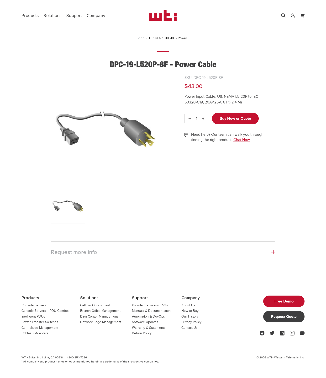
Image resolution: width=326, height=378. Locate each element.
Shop (140, 38)
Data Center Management (99, 316)
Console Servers (33, 305)
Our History (190, 316)
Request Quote (284, 316)
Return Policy (142, 333)
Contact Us (189, 327)
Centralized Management (39, 327)
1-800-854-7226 (77, 357)
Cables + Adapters (34, 333)
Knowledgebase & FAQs (150, 305)
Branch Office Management (100, 311)
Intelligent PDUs (33, 316)
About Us (188, 305)
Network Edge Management (100, 322)
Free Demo (284, 301)
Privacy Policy (191, 322)
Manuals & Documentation (151, 311)
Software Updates (145, 322)
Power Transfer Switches (39, 322)
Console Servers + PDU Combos (45, 311)
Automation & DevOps (148, 316)
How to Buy (190, 311)
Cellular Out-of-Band (95, 305)
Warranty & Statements (149, 327)
